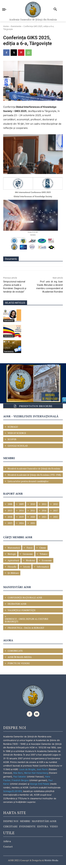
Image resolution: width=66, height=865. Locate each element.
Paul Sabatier (19, 776)
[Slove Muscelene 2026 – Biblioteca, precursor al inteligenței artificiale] (12, 346)
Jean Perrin (43, 769)
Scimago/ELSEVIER (12, 791)
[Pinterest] (21, 52)
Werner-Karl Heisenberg (36, 773)
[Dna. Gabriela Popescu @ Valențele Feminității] (12, 315)
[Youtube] (36, 714)
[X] (14, 52)
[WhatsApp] (28, 52)
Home (6, 26)
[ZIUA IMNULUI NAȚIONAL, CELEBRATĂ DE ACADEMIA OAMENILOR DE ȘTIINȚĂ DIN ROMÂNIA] (12, 331)
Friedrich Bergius (20, 780)
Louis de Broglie (27, 769)
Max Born (18, 773)
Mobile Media (51, 860)
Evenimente (16, 26)
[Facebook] (6, 52)
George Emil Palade (39, 784)
